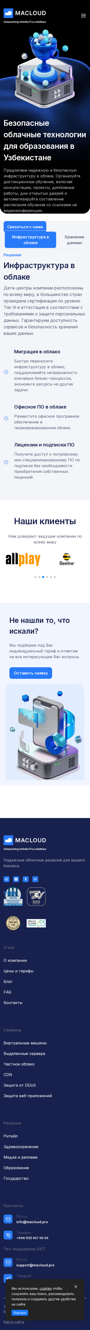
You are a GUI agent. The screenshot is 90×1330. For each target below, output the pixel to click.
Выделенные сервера (24, 1053)
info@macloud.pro (32, 1222)
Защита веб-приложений (28, 1095)
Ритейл (11, 1136)
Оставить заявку (31, 673)
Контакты (13, 1002)
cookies (46, 1288)
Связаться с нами (25, 226)
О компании (15, 960)
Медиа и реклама (20, 1157)
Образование (16, 1167)
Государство (16, 1178)
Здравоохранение (21, 1146)
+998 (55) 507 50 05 (32, 1238)
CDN (8, 1074)
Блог (8, 981)
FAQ (7, 992)
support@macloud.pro (35, 1265)
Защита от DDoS (20, 1085)
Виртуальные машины (25, 1043)
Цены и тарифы (18, 971)
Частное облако (19, 1064)
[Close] (75, 1286)
